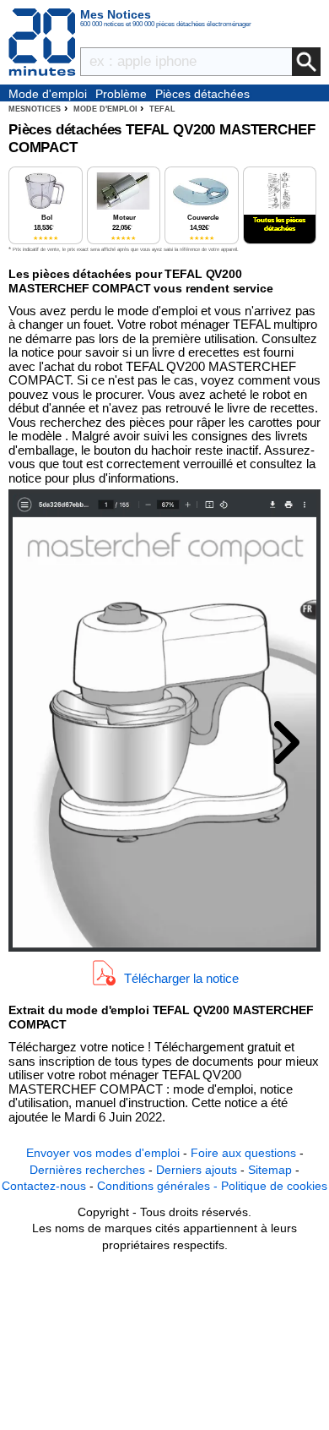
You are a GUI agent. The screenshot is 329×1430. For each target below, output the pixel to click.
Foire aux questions (243, 1153)
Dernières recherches (87, 1169)
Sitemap (270, 1169)
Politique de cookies (274, 1186)
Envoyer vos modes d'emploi (103, 1153)
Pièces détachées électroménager (202, 94)
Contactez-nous (44, 1186)
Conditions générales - (159, 1186)
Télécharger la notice (181, 978)
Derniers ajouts (196, 1169)
